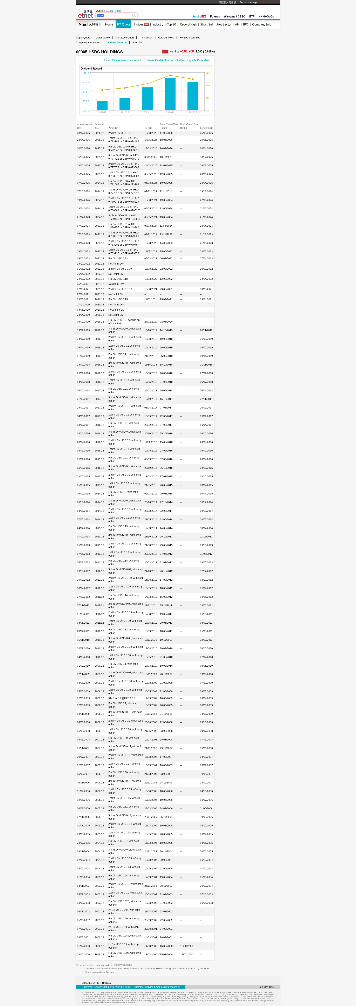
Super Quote (113, 10)
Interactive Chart (124, 37)
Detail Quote (103, 37)
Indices (139, 24)
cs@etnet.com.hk (170, 987)
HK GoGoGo (266, 16)
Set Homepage (248, 2)
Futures (215, 16)
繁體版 (222, 2)
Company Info (261, 24)
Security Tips (266, 987)
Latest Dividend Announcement (122, 60)
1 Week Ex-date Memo (159, 60)
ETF (251, 16)
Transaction (145, 37)
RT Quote (123, 24)
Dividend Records (116, 42)
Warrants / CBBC (234, 16)
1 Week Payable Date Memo (194, 60)
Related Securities (189, 37)
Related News (166, 37)
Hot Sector (224, 24)
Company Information (88, 42)
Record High (188, 24)
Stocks (196, 16)
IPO (245, 24)
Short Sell (206, 24)
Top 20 (171, 24)
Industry (157, 24)
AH (237, 24)
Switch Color (268, 2)
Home (109, 24)
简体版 (232, 2)
